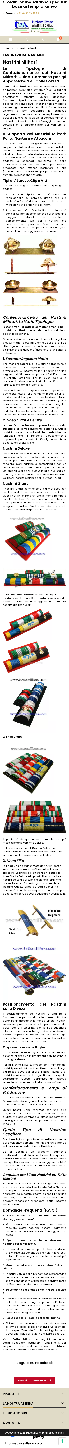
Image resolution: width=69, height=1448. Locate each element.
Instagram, (34, 1342)
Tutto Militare (22, 1339)
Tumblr (48, 1342)
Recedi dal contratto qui (34, 1380)
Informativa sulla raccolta (23, 1443)
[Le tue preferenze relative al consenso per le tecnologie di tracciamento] (62, 1441)
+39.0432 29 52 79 (28, 13)
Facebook (18, 1342)
